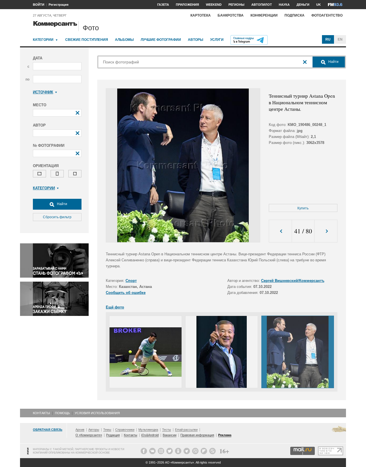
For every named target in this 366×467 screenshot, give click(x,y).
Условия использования (97, 413)
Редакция (113, 435)
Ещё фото (115, 307)
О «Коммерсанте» (88, 435)
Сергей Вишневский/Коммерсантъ (292, 280)
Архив (79, 429)
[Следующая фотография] (326, 231)
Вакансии (169, 435)
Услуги (217, 40)
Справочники (124, 429)
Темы (107, 429)
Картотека (200, 15)
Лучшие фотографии (161, 40)
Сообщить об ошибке (126, 292)
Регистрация (58, 4)
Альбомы (124, 40)
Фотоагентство (327, 15)
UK (318, 4)
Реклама (224, 435)
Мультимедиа (148, 429)
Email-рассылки (186, 429)
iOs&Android (150, 435)
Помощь (62, 413)
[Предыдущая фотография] (280, 231)
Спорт (131, 280)
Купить (303, 208)
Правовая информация (197, 435)
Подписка (295, 15)
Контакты (41, 413)
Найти (61, 204)
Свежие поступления (86, 40)
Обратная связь (47, 429)
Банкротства (231, 15)
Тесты (166, 429)
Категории (43, 40)
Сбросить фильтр (57, 217)
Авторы (195, 40)
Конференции (264, 15)
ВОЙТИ (38, 4)
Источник (43, 92)
